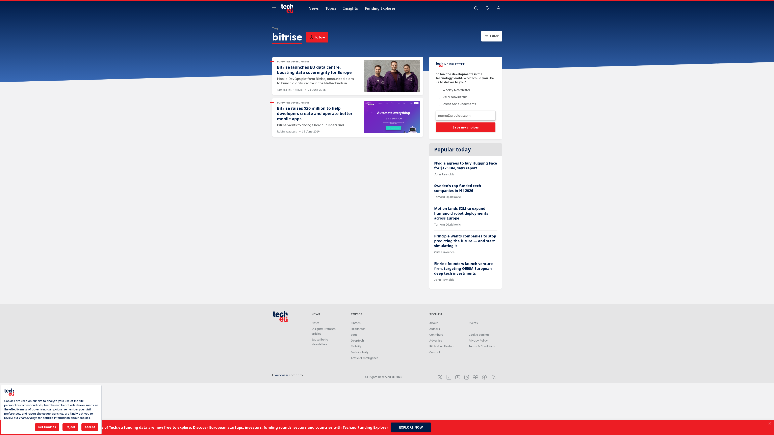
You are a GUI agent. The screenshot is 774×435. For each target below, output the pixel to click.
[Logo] (289, 8)
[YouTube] (457, 376)
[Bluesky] (475, 376)
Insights (350, 8)
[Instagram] (466, 376)
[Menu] (274, 9)
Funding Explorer (380, 8)
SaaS (354, 335)
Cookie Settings (479, 335)
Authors (434, 329)
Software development (293, 61)
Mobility (356, 346)
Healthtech (358, 329)
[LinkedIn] (448, 376)
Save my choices (466, 127)
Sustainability (359, 352)
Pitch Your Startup (441, 346)
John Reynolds (444, 174)
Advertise (435, 340)
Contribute (436, 335)
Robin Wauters (287, 131)
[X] (439, 376)
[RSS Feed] (492, 376)
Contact (434, 352)
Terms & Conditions (482, 346)
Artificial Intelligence (364, 358)
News (314, 8)
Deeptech (357, 340)
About (433, 323)
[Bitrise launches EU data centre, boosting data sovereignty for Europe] (392, 76)
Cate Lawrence (444, 252)
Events (473, 323)
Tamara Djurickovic (290, 90)
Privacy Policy (478, 340)
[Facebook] (484, 376)
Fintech (356, 323)
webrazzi (281, 375)
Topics (331, 8)
